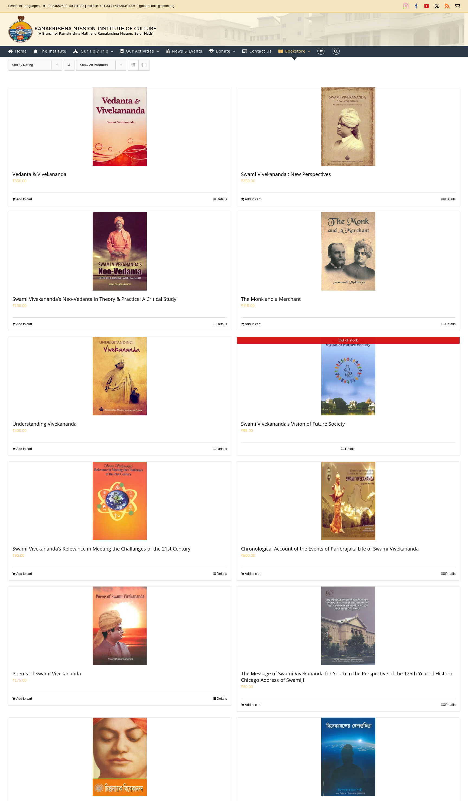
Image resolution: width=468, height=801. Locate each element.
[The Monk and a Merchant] (348, 251)
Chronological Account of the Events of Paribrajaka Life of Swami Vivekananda (330, 548)
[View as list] (144, 65)
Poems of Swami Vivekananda (46, 673)
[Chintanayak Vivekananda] (119, 757)
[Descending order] (69, 65)
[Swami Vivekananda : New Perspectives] (348, 126)
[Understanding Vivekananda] (119, 376)
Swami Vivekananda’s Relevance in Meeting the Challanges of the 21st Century (101, 548)
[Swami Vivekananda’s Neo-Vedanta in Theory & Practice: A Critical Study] (119, 251)
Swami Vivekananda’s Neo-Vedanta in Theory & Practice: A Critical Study (94, 299)
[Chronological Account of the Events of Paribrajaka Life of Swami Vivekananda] (348, 501)
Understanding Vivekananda (44, 424)
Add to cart (24, 199)
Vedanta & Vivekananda (39, 174)
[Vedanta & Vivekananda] (119, 126)
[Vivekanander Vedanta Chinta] (348, 757)
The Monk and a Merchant (271, 299)
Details (222, 199)
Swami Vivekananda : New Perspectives (286, 174)
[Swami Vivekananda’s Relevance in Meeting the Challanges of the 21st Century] (119, 501)
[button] (336, 51)
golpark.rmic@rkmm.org (156, 6)
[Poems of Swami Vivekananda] (119, 626)
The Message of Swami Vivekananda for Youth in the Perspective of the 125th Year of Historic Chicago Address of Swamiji (347, 676)
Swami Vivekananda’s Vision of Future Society (293, 424)
